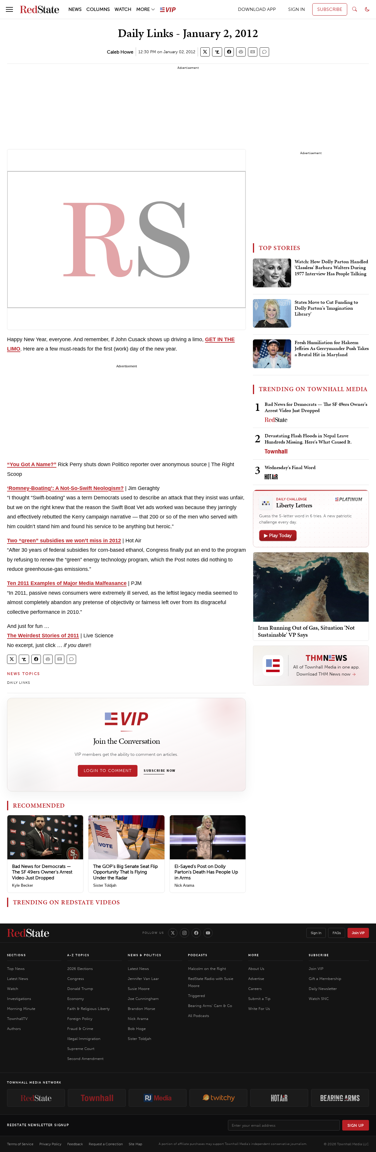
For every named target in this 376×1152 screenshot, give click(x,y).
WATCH (123, 9)
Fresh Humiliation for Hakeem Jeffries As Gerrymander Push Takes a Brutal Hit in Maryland (332, 348)
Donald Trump (80, 988)
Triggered (196, 995)
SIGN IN (296, 9)
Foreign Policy (79, 1018)
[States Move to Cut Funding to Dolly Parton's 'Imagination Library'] (272, 313)
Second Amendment (85, 1058)
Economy (75, 998)
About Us (256, 968)
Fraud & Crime (80, 1028)
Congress (75, 978)
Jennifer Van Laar (143, 978)
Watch (12, 988)
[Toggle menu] (9, 9)
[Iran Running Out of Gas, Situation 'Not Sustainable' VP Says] (311, 586)
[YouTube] (208, 933)
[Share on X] (205, 51)
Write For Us (259, 1008)
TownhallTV (17, 1018)
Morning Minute (21, 1008)
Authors (14, 1028)
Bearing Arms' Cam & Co (210, 1005)
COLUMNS (98, 9)
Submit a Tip (259, 998)
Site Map (135, 1144)
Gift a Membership (325, 978)
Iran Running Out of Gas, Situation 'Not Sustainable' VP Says (306, 631)
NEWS (75, 9)
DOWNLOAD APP (257, 9)
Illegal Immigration (83, 1038)
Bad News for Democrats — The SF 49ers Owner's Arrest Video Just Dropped (42, 871)
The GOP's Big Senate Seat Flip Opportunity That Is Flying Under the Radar (125, 871)
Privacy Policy (50, 1144)
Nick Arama (184, 885)
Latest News (17, 978)
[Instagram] (184, 933)
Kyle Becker (22, 885)
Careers (255, 988)
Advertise (256, 978)
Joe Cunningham (143, 998)
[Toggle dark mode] (367, 9)
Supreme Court (80, 1048)
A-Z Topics (78, 955)
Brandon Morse (141, 1008)
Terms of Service (20, 1144)
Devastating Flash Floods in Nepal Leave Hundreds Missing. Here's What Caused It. (308, 438)
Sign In (316, 933)
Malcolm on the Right (207, 968)
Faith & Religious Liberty (88, 1008)
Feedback (75, 1144)
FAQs (337, 933)
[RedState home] (28, 933)
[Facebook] (196, 933)
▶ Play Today (278, 535)
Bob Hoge (137, 1028)
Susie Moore (139, 988)
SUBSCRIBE (329, 9)
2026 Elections (80, 968)
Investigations (19, 998)
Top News (16, 968)
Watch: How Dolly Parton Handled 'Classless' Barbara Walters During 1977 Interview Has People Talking (331, 268)
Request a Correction (106, 1144)
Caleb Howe (120, 52)
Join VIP (358, 933)
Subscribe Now (159, 771)
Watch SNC (319, 998)
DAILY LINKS (18, 683)
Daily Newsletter (323, 988)
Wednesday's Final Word (290, 467)
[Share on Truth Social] (217, 51)
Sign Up (356, 1125)
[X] (172, 933)
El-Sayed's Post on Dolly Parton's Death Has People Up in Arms (206, 871)
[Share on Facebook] (229, 51)
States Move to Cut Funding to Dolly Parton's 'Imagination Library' (326, 308)
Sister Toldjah (104, 885)
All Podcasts (198, 1015)
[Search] (355, 9)
